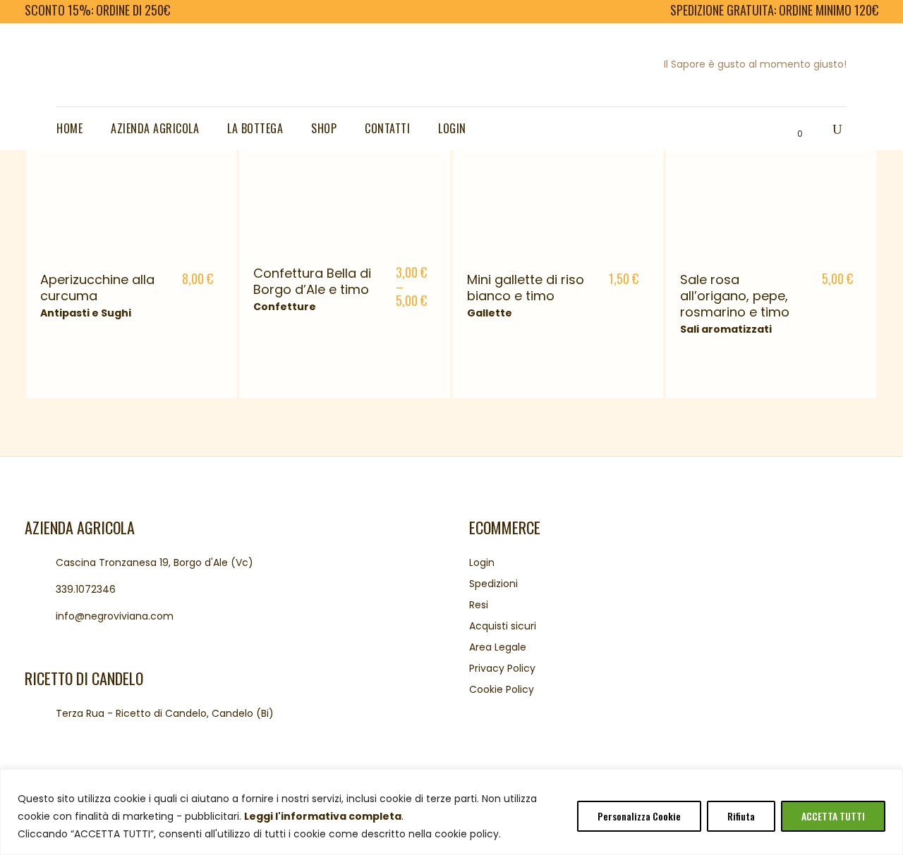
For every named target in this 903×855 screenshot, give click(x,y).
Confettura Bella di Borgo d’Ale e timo (312, 281)
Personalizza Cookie (639, 815)
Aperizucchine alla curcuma (97, 288)
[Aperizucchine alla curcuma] (131, 165)
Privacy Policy (502, 668)
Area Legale (497, 647)
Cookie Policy (501, 689)
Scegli (191, 280)
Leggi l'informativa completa (322, 816)
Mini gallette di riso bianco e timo (525, 288)
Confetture (284, 307)
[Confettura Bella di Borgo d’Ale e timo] (341, 162)
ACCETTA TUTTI (833, 815)
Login (482, 562)
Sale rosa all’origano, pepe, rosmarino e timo (734, 296)
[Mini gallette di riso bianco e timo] (558, 165)
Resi (478, 605)
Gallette (489, 313)
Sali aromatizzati (726, 329)
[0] (788, 129)
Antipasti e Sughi (85, 313)
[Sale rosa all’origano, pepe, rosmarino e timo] (771, 165)
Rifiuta (741, 815)
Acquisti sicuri (502, 626)
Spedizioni (493, 584)
